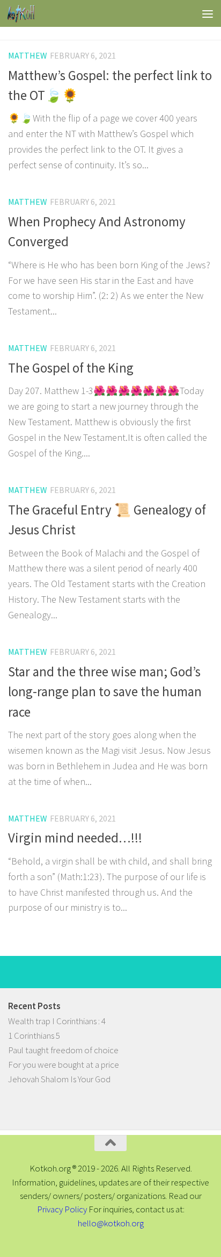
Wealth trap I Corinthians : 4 (57, 1021)
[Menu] (207, 13)
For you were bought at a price (63, 1064)
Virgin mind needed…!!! (75, 838)
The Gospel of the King (71, 368)
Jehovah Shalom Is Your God (59, 1079)
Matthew (27, 55)
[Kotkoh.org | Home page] (25, 13)
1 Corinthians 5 (34, 1035)
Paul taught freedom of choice (63, 1050)
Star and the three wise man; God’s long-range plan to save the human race (105, 691)
